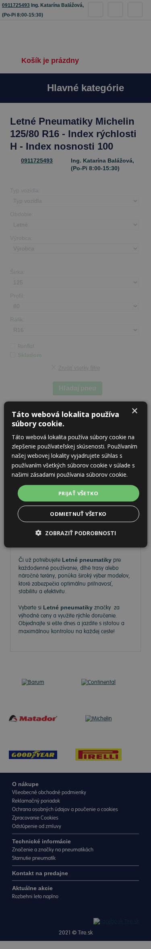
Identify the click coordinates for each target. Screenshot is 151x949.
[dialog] (75, 474)
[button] (75, 533)
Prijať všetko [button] (78, 492)
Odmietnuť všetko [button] (78, 513)
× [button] (134, 411)
